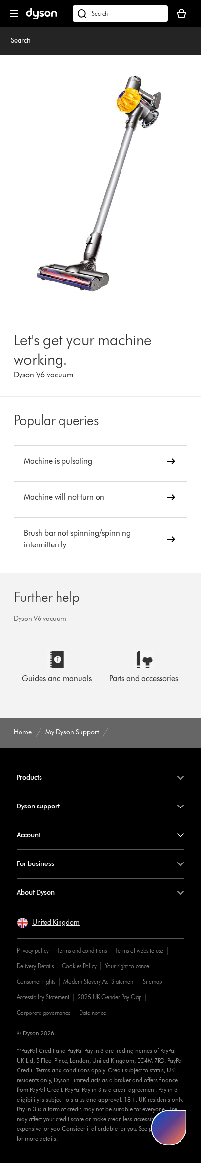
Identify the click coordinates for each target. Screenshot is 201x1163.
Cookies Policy (79, 966)
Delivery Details (35, 966)
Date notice (92, 1012)
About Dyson (36, 892)
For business (35, 864)
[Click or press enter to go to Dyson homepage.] (41, 17)
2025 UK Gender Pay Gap (109, 997)
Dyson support (38, 806)
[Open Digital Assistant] (168, 1127)
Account (28, 835)
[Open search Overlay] (120, 13)
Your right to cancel (128, 966)
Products (29, 777)
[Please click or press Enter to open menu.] (14, 13)
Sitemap (152, 981)
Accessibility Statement (43, 997)
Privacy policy (33, 950)
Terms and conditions (82, 950)
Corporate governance (44, 1012)
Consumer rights (36, 981)
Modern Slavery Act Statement (99, 981)
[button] (48, 922)
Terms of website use (139, 950)
